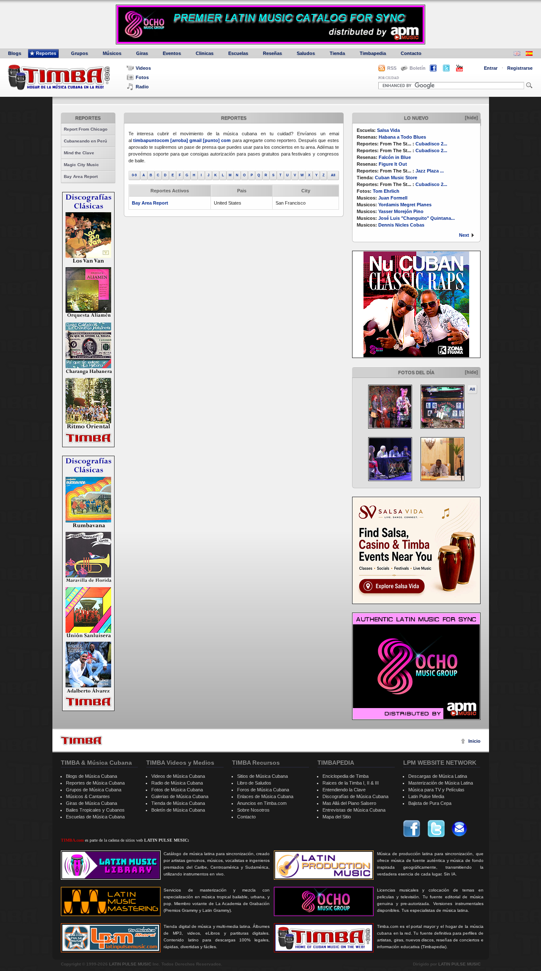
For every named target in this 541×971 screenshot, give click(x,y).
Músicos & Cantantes (88, 796)
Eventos (172, 53)
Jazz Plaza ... (429, 170)
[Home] (81, 740)
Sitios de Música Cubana (262, 776)
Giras (142, 53)
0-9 (134, 175)
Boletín (418, 68)
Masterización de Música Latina (440, 782)
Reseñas (272, 53)
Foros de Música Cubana (263, 789)
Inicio (474, 741)
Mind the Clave (79, 152)
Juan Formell (392, 197)
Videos (143, 68)
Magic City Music (81, 164)
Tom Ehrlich (386, 191)
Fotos (142, 77)
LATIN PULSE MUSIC (130, 964)
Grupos (79, 53)
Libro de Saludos (254, 782)
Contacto (411, 53)
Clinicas (204, 53)
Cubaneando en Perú (85, 141)
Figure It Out (393, 164)
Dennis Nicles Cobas (401, 224)
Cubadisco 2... (431, 143)
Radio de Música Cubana (177, 782)
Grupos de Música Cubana (93, 789)
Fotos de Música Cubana (177, 789)
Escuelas (238, 53)
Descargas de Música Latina (437, 776)
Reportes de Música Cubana (95, 782)
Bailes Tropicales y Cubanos (95, 809)
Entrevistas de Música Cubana (353, 809)
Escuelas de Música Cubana (95, 816)
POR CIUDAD (388, 78)
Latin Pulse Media (426, 796)
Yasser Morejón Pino (401, 211)
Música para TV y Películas (436, 789)
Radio (142, 86)
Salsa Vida (388, 130)
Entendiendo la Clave (344, 789)
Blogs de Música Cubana (91, 776)
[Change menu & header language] (517, 54)
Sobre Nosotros (253, 809)
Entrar (490, 68)
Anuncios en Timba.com (262, 803)
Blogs (14, 53)
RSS (391, 68)
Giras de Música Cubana (91, 803)
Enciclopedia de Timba (345, 776)
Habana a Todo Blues (402, 136)
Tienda (337, 53)
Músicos (112, 53)
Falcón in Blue (395, 157)
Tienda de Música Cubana (178, 803)
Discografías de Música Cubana (355, 796)
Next (464, 235)
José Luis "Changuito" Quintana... (416, 218)
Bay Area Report (81, 176)
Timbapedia (373, 53)
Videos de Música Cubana (178, 776)
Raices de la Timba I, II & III (350, 782)
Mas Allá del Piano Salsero (349, 803)
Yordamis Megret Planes (405, 204)
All (472, 389)
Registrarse (520, 68)
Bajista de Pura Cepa (429, 803)
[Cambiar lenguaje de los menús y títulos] (529, 54)
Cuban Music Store (396, 177)
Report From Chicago (85, 129)
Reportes (46, 53)
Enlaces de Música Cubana (265, 796)
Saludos (306, 53)
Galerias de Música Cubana (179, 796)
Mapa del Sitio (336, 816)
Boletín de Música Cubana (178, 809)
